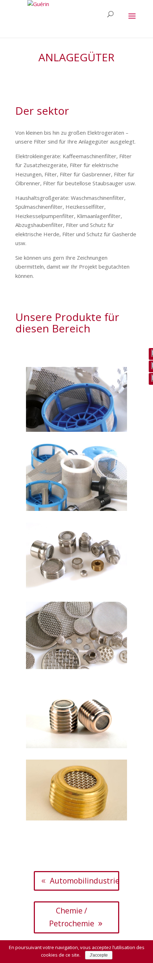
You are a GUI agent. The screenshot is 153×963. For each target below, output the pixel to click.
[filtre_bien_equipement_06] (76, 746)
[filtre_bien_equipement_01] (76, 429)
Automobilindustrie (85, 881)
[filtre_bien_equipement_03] (76, 508)
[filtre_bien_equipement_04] (76, 587)
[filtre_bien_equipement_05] (76, 667)
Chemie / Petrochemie (71, 917)
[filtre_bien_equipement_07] (76, 818)
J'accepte (99, 955)
